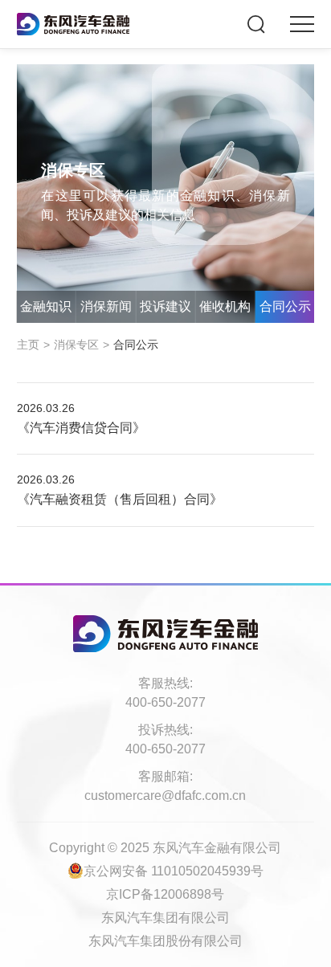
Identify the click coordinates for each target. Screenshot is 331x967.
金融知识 (46, 306)
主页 (28, 344)
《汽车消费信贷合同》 (81, 428)
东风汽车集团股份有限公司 (165, 941)
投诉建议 (165, 306)
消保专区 (76, 344)
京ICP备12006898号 (165, 894)
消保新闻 (106, 306)
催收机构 (225, 306)
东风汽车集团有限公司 (165, 917)
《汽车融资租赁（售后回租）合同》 (120, 499)
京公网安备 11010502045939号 (174, 871)
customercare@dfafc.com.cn (165, 795)
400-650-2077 (165, 702)
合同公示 (285, 306)
